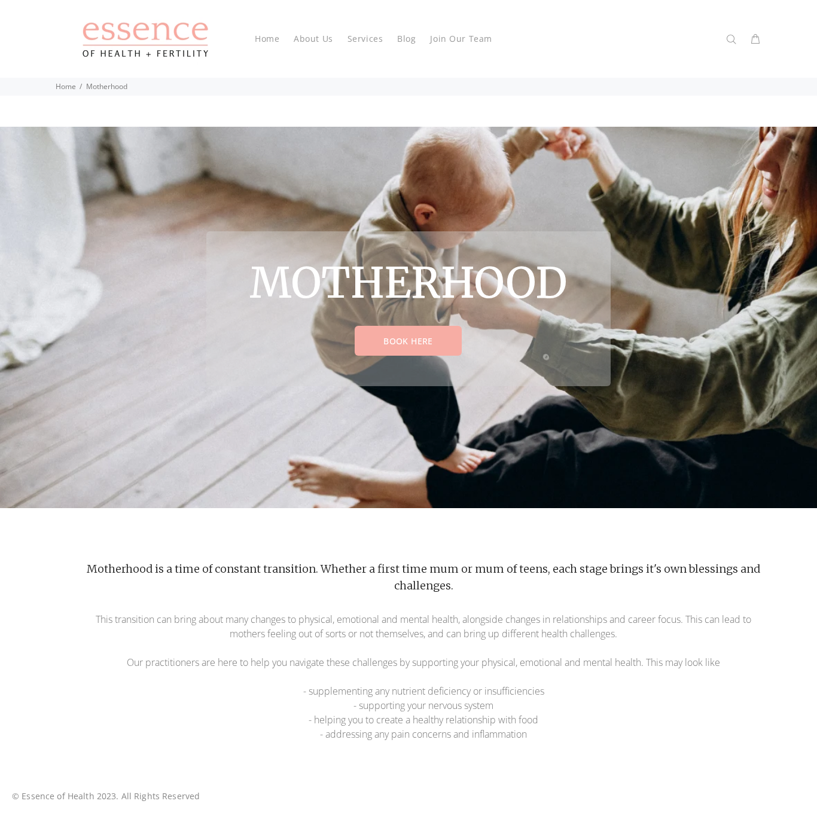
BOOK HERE (408, 341)
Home (66, 86)
